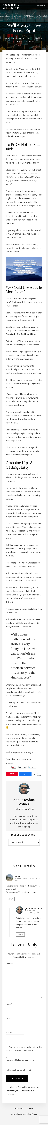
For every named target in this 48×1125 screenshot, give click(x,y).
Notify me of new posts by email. (19, 1070)
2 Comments (29, 41)
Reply (10, 899)
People (7, 39)
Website (9, 1033)
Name (9, 1004)
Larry (18, 876)
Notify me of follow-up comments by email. (23, 1060)
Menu (42, 5)
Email (8, 1018)
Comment (10, 964)
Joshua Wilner (11, 7)
